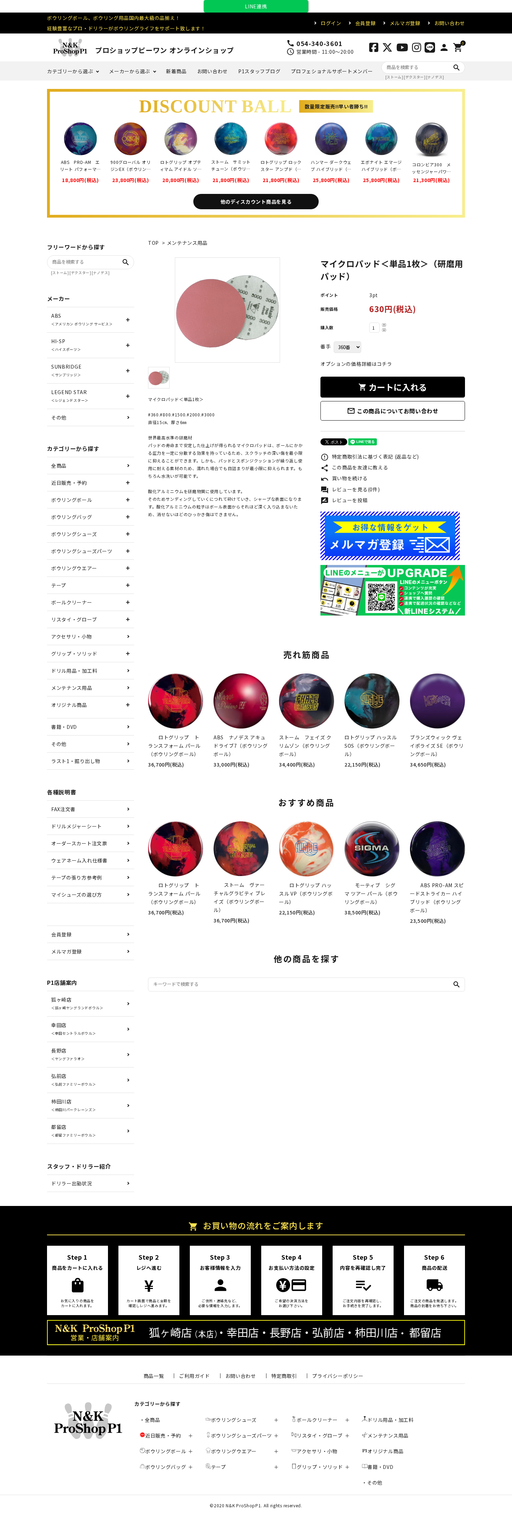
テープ (58, 585)
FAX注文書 (63, 809)
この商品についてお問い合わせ (393, 411)
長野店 (68, 1054)
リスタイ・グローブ (74, 619)
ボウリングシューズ (74, 533)
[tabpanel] (227, 310)
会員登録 (365, 23)
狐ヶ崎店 (77, 1003)
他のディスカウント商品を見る (256, 201)
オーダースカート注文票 (79, 843)
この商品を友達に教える (354, 468)
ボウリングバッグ (71, 516)
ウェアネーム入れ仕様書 (79, 860)
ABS (82, 319)
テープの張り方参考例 (76, 877)
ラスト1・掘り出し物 (75, 760)
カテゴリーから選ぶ (70, 71)
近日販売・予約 (69, 482)
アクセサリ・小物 (71, 636)
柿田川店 (73, 1105)
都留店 (73, 1130)
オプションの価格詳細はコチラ (356, 363)
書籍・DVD (64, 726)
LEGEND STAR (69, 396)
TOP (153, 242)
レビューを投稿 (344, 501)
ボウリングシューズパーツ (81, 551)
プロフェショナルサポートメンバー (332, 71)
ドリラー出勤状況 (71, 1183)
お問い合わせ (449, 23)
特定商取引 (284, 1375)
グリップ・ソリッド (74, 653)
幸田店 (73, 1028)
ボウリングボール (71, 499)
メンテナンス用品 (187, 242)
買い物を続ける (344, 479)
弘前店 (73, 1079)
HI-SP (66, 345)
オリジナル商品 (69, 704)
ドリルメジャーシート (76, 826)
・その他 (372, 1482)
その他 (59, 417)
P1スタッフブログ (259, 71)
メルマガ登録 (405, 23)
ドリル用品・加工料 (74, 670)
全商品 (59, 465)
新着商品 (176, 71)
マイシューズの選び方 (76, 894)
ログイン (331, 23)
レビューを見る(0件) (350, 490)
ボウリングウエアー (74, 568)
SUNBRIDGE (66, 370)
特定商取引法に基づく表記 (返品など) (369, 457)
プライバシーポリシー (337, 1375)
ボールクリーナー (71, 602)
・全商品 (150, 1419)
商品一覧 (153, 1375)
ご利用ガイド (194, 1375)
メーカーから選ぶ (129, 71)
